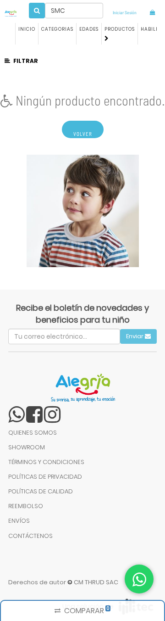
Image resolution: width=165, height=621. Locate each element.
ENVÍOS (19, 520)
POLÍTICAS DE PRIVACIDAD (45, 476)
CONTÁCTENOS (30, 535)
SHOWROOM (26, 447)
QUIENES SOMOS (32, 432)
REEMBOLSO (25, 506)
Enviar (135, 336)
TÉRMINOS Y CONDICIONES (46, 462)
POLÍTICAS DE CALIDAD (40, 491)
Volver (82, 134)
